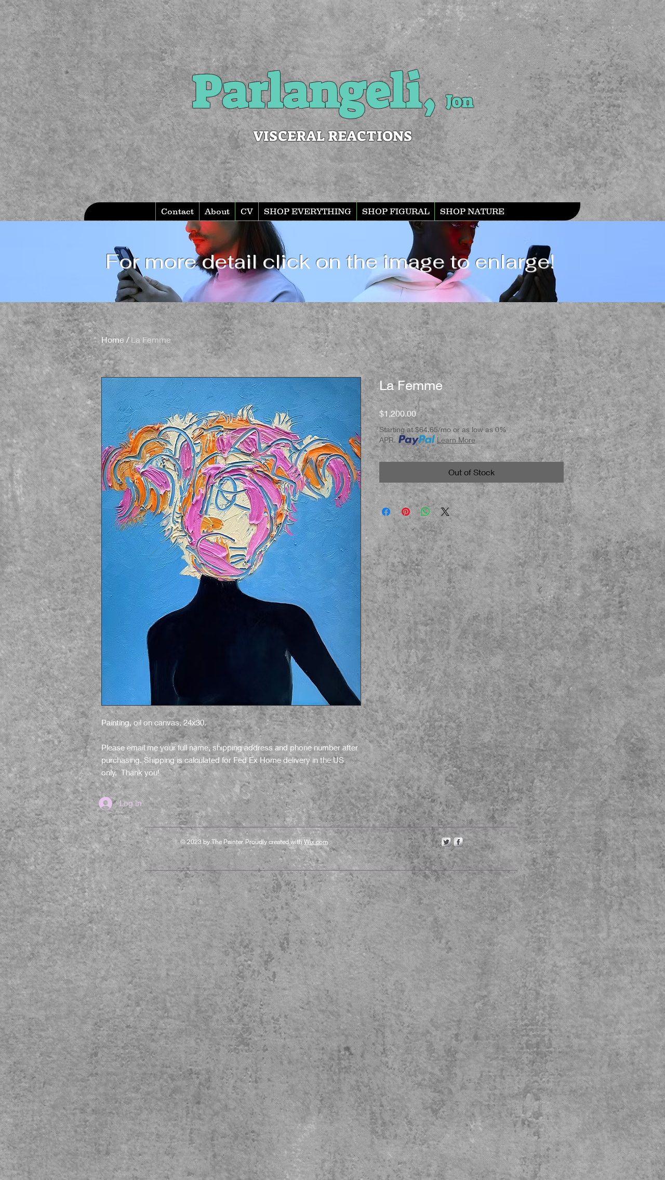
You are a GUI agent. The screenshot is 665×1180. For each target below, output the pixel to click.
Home (112, 339)
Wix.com (316, 842)
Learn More (456, 439)
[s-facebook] (458, 842)
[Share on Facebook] (386, 511)
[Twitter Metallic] (446, 842)
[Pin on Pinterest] (406, 511)
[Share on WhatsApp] (425, 511)
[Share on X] (445, 511)
